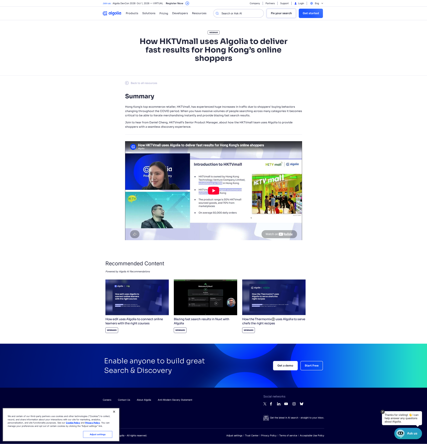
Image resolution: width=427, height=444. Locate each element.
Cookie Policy (73, 422)
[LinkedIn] (278, 404)
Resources (199, 13)
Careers (107, 399)
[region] (61, 424)
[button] (402, 418)
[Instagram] (294, 405)
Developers (180, 13)
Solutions (148, 13)
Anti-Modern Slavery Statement (175, 399)
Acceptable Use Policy (312, 435)
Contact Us (124, 399)
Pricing (163, 13)
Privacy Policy (269, 435)
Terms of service (288, 435)
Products (132, 13)
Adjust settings (234, 435)
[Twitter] (265, 404)
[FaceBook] (272, 404)
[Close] (114, 411)
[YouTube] (286, 405)
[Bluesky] (301, 404)
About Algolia (144, 399)
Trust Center (252, 435)
